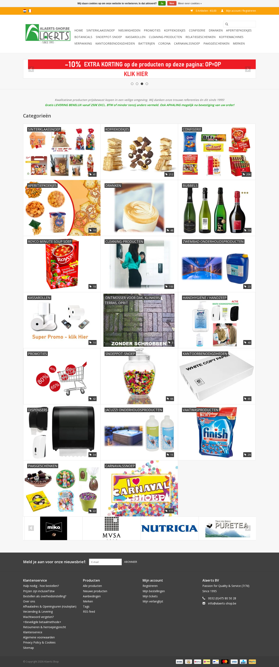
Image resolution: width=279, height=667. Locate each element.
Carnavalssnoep (187, 43)
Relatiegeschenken (200, 37)
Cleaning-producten (165, 37)
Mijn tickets (150, 596)
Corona (164, 43)
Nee (172, 3)
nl (24, 10)
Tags (86, 606)
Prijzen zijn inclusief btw (39, 591)
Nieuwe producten (95, 591)
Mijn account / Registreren (240, 10)
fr (30, 10)
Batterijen (146, 43)
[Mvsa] (110, 528)
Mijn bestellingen (154, 591)
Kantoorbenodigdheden (115, 43)
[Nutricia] (168, 528)
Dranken (216, 30)
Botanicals (83, 37)
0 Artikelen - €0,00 (206, 10)
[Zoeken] (225, 24)
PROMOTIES (152, 30)
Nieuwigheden (129, 30)
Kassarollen (135, 37)
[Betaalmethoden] (179, 661)
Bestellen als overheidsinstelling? (44, 596)
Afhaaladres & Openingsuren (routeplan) (49, 606)
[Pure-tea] (226, 528)
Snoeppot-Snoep (109, 37)
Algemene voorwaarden (39, 637)
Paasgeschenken (216, 43)
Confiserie (197, 30)
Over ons (29, 601)
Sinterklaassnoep (100, 30)
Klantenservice (32, 632)
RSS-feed (89, 611)
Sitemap (28, 648)
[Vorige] (31, 69)
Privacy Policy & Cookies (39, 642)
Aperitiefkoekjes (239, 30)
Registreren (150, 586)
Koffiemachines (231, 37)
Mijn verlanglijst (153, 601)
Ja (162, 3)
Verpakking (83, 43)
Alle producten (92, 586)
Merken (239, 43)
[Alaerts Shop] (48, 34)
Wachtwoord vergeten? (38, 617)
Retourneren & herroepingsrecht (44, 627)
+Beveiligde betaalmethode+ (42, 622)
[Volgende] (248, 69)
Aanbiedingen (92, 596)
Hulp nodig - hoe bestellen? (41, 586)
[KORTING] (139, 68)
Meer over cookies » (190, 3)
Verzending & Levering (38, 611)
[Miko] (52, 528)
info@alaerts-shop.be (222, 603)
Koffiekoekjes (174, 30)
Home (78, 30)
